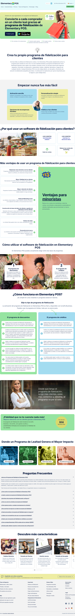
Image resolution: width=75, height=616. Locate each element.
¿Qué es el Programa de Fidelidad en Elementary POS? (14, 477)
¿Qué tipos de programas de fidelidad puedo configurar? (15, 498)
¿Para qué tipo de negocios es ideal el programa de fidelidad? (16, 508)
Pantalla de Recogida (44, 556)
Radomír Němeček (11, 613)
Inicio (2, 6)
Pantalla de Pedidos (62, 556)
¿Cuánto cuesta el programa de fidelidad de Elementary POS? (16, 495)
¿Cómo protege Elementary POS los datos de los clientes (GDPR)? (17, 522)
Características (8, 6)
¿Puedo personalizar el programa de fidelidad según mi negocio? (17, 512)
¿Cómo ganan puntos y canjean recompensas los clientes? (15, 505)
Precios (15, 6)
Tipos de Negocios (23, 6)
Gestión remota (26, 556)
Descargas (31, 6)
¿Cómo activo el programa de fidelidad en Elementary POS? (16, 491)
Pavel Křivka (5, 613)
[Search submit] (51, 3)
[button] (37, 477)
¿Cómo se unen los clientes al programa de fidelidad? (14, 501)
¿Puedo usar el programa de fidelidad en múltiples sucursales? (16, 518)
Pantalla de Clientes (9, 556)
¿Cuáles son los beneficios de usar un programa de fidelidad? (16, 515)
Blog (37, 6)
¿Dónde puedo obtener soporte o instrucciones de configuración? (17, 525)
